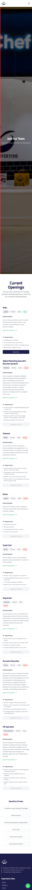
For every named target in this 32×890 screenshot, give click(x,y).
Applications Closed (16, 424)
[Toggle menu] (29, 3)
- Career (3, 888)
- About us (4, 885)
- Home (3, 882)
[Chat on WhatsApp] (28, 885)
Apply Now (16, 352)
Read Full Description (9, 330)
